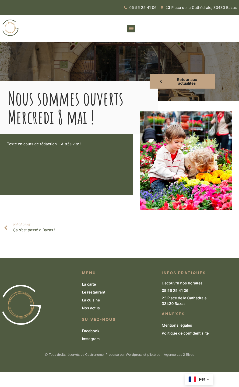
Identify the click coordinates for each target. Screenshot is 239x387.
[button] (131, 28)
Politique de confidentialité (185, 333)
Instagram (91, 338)
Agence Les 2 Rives (179, 354)
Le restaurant (93, 292)
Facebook (90, 330)
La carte (89, 284)
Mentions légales (177, 325)
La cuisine (91, 300)
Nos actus (91, 308)
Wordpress (134, 354)
